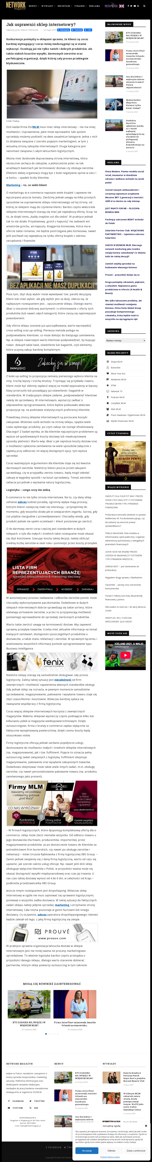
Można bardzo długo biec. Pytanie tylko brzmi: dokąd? (133, 104)
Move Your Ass (117, 373)
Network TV (116, 391)
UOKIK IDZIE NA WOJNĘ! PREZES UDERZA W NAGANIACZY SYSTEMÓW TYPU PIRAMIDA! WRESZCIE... (123, 555)
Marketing (13, 185)
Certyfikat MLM (118, 403)
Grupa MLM (116, 361)
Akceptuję (87, 1150)
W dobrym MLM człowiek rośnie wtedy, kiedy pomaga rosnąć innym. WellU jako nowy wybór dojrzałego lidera (133, 1101)
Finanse (80, 6)
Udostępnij (64, 30)
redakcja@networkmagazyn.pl (30, 1126)
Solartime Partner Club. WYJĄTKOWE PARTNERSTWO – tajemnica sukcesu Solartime (124, 234)
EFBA (113, 385)
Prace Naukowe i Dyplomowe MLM (127, 415)
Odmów (111, 1150)
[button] (146, 1125)
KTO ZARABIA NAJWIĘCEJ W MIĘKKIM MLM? (29, 1024)
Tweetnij (78, 30)
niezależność (63, 680)
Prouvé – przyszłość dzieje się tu (122, 274)
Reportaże (64, 6)
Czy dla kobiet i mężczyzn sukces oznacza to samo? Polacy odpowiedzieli (135, 82)
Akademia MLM (118, 379)
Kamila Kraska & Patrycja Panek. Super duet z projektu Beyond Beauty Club (134, 1077)
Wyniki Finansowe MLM (122, 421)
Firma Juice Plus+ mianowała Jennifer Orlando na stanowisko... (75, 1024)
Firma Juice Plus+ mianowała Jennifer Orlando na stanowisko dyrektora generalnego (135, 57)
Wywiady (47, 6)
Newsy (33, 6)
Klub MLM (115, 409)
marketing (62, 905)
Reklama (94, 6)
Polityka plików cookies (110, 1157)
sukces (22, 502)
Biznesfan (115, 367)
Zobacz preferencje (136, 1150)
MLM (36, 127)
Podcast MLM (117, 397)
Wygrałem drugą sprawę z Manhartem (123, 577)
